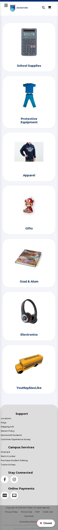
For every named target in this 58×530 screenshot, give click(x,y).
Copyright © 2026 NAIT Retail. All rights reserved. (28, 507)
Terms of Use (26, 512)
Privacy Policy (11, 512)
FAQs (3, 422)
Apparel (29, 175)
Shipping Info (7, 427)
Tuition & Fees (8, 464)
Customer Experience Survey (15, 439)
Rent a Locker (8, 456)
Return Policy (8, 431)
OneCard (5, 452)
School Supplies (29, 65)
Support (22, 414)
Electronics (29, 334)
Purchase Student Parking (14, 460)
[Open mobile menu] (6, 5)
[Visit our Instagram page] (14, 479)
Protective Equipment (29, 120)
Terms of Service (31, 528)
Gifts (29, 228)
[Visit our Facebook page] (5, 479)
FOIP (37, 512)
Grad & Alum (29, 281)
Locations (6, 418)
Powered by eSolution (29, 521)
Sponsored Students (11, 435)
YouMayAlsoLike (29, 388)
